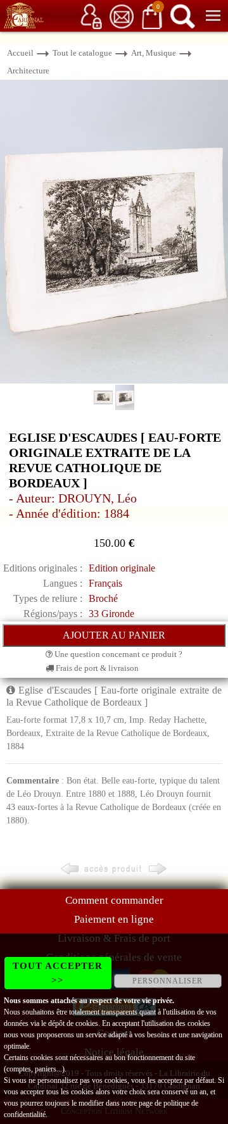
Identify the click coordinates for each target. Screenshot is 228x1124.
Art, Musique (153, 53)
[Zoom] (114, 230)
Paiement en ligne (114, 919)
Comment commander (114, 900)
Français (105, 583)
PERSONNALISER (167, 981)
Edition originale (122, 568)
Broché (103, 598)
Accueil (20, 53)
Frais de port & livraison (96, 668)
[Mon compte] (91, 15)
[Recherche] (182, 15)
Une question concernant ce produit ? (117, 654)
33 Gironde (111, 613)
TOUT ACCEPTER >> (58, 973)
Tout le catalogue (82, 53)
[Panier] (152, 15)
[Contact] (121, 15)
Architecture (28, 70)
